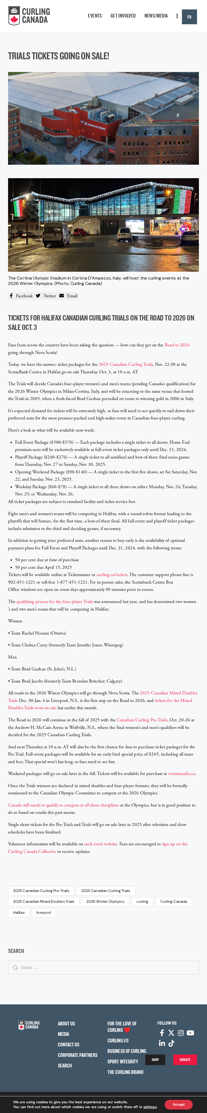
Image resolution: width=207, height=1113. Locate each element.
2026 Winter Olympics (106, 901)
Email (70, 296)
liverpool (43, 912)
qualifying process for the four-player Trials (54, 602)
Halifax (19, 912)
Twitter (48, 296)
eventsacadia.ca (181, 774)
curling (142, 901)
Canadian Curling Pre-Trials (142, 720)
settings (150, 1107)
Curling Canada (173, 901)
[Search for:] (103, 967)
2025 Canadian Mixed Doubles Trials (43, 901)
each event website (100, 844)
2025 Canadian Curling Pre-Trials (41, 890)
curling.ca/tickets (111, 575)
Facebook (23, 296)
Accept (179, 1104)
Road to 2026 (177, 345)
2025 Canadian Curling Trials (126, 364)
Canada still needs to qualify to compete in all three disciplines (63, 805)
